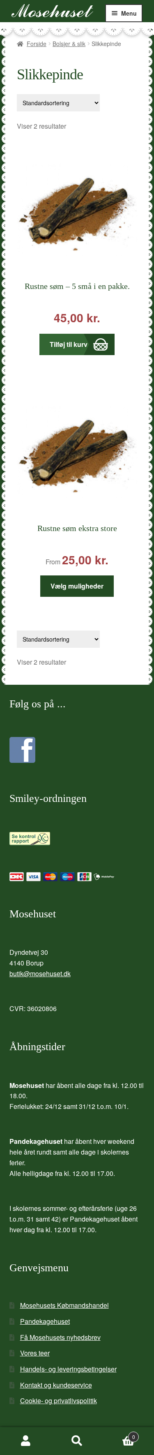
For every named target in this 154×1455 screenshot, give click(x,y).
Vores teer (35, 1353)
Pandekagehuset (45, 1321)
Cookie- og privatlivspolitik (58, 1400)
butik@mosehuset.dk (40, 973)
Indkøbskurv (119, 1433)
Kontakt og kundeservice (56, 1385)
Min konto (25, 1441)
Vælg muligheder (77, 586)
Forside (36, 43)
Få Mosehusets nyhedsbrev (60, 1337)
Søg (77, 1441)
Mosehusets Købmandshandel (64, 1305)
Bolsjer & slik (69, 43)
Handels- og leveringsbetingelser (68, 1369)
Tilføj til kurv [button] (68, 344)
